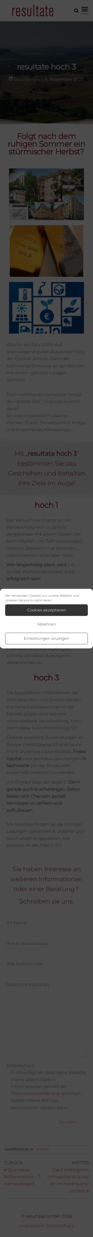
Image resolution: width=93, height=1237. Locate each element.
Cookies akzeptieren (46, 610)
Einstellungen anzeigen (46, 638)
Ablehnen (46, 624)
